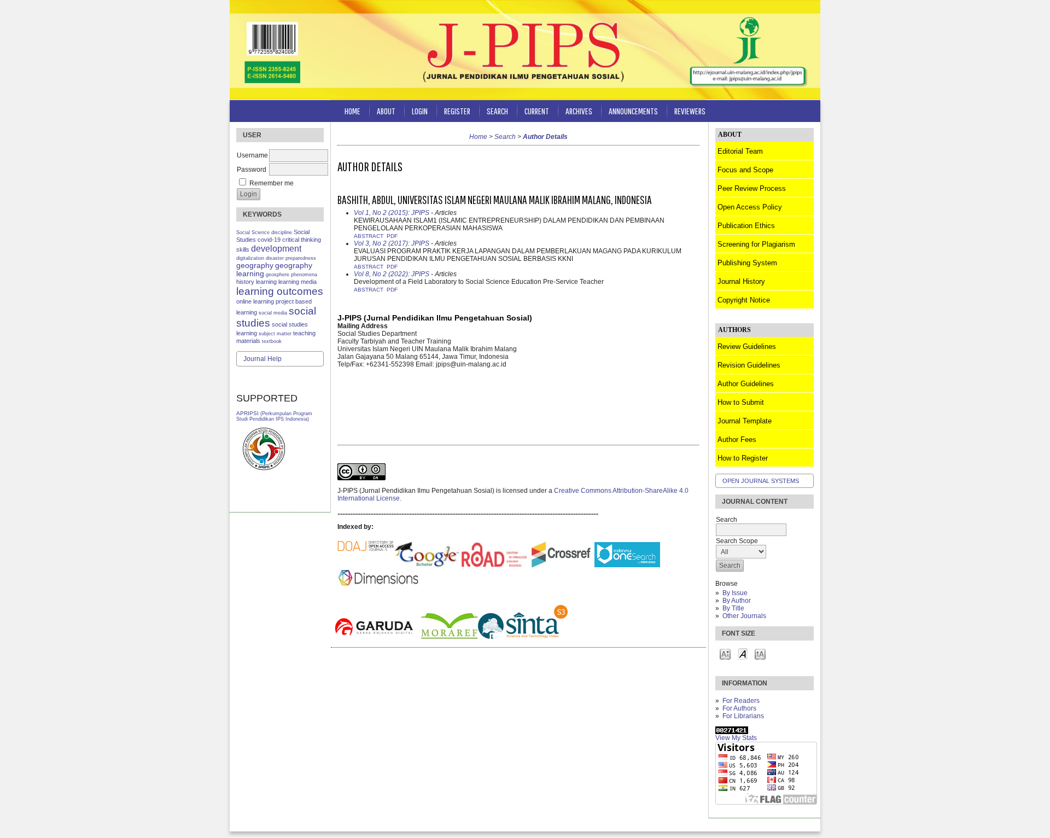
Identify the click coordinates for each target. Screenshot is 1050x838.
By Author (736, 600)
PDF (392, 236)
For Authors (739, 708)
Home (352, 111)
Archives (578, 111)
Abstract (368, 236)
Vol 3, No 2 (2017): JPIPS (391, 243)
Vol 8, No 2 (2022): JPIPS (391, 274)
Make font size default (742, 653)
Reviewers (689, 111)
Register (457, 111)
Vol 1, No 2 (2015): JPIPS (391, 213)
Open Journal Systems (760, 481)
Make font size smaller (725, 653)
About (386, 111)
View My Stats (736, 738)
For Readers (741, 701)
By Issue (735, 593)
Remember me (271, 183)
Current (536, 111)
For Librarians (743, 716)
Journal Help (262, 359)
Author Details (545, 137)
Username (252, 155)
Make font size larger (760, 653)
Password (251, 169)
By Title (733, 608)
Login (420, 111)
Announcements (633, 111)
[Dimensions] (378, 576)
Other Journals (744, 616)
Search (497, 111)
